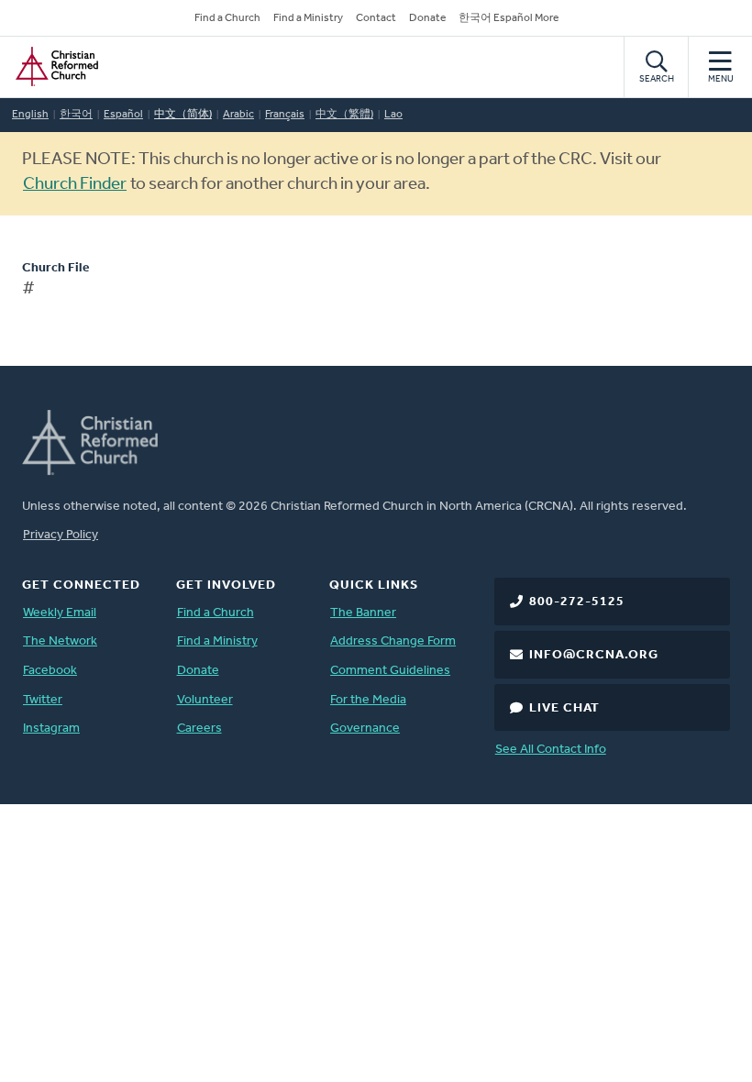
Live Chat (564, 708)
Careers (199, 728)
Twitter (42, 700)
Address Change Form (393, 641)
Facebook (50, 671)
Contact (376, 18)
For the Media (368, 700)
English (30, 114)
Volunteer (205, 700)
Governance (365, 728)
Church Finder (75, 184)
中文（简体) (183, 114)
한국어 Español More (508, 18)
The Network (60, 641)
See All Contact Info (550, 749)
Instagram (51, 728)
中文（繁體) (344, 114)
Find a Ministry (308, 18)
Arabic (238, 114)
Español (123, 114)
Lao (393, 114)
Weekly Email (59, 613)
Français (284, 114)
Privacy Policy (60, 535)
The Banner (363, 613)
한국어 (76, 114)
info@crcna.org (593, 655)
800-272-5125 (577, 602)
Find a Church (227, 18)
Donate (427, 18)
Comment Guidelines (390, 671)
